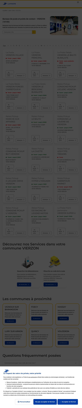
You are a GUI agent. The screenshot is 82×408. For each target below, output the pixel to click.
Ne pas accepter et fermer (45, 402)
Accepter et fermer (69, 402)
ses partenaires (32, 377)
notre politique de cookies (35, 395)
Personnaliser (25, 402)
